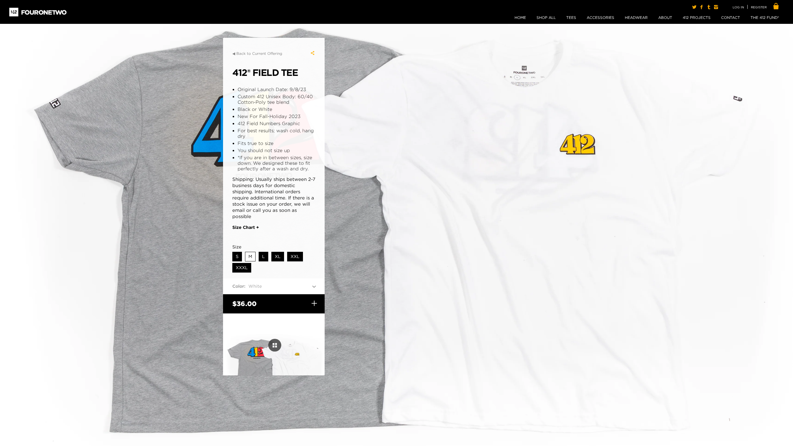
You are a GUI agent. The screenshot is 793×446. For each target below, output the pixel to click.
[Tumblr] (709, 7)
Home (520, 17)
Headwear (636, 17)
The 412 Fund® (765, 17)
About (665, 17)
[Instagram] (716, 7)
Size (236, 246)
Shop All (546, 17)
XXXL (242, 267)
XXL (295, 256)
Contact (730, 17)
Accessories (600, 17)
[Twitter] (694, 7)
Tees (571, 17)
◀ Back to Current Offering (257, 53)
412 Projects (697, 17)
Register (759, 7)
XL (278, 256)
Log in (738, 7)
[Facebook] (701, 7)
